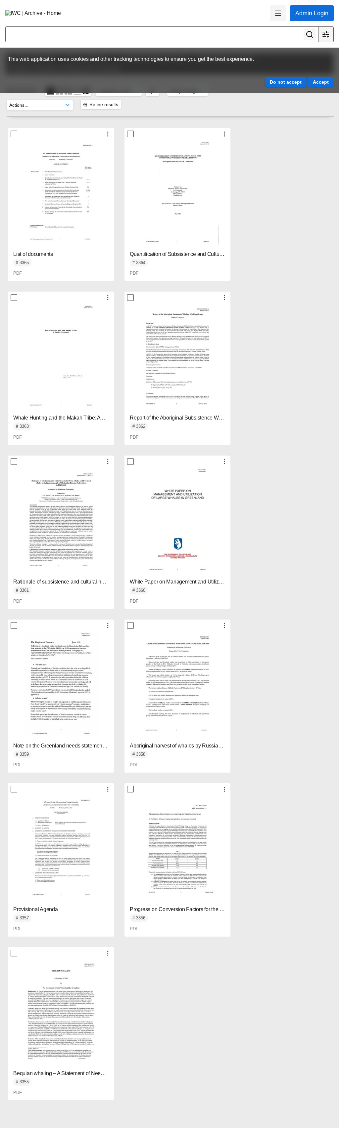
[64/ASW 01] (61, 848)
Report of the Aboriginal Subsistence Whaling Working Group (199, 418)
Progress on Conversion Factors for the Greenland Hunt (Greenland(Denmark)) (219, 909)
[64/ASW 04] (61, 356)
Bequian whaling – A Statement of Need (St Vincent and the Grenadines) (95, 1073)
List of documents (33, 254)
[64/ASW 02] (61, 193)
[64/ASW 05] (177, 356)
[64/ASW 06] (61, 520)
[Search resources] (309, 34)
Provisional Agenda (35, 909)
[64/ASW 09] (177, 684)
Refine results (103, 104)
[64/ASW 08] (61, 684)
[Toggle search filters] (325, 34)
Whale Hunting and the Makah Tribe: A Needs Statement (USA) (85, 418)
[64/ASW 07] (177, 520)
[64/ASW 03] (177, 193)
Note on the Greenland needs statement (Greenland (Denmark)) (85, 745)
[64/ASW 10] (177, 848)
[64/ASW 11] (61, 1012)
